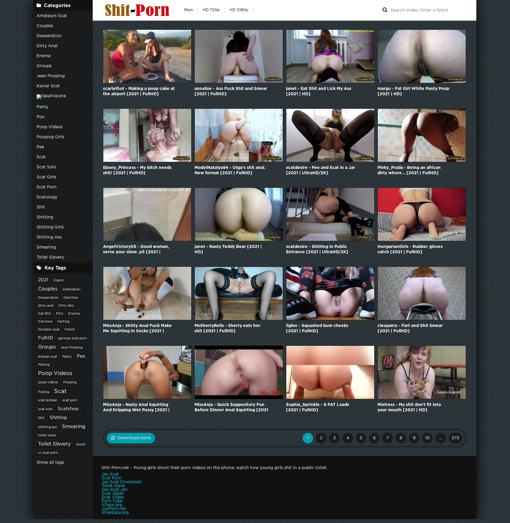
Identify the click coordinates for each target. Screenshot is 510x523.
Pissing (44, 364)
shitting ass (47, 427)
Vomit (81, 444)
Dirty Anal (47, 46)
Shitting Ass (49, 237)
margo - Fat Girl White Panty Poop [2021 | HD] (413, 91)
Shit (41, 207)
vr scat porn (48, 452)
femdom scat (49, 329)
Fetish (70, 329)
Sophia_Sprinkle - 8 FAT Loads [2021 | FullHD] (317, 407)
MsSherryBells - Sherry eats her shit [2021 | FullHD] (227, 328)
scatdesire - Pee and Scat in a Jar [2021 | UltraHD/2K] (320, 170)
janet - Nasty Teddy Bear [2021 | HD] (228, 249)
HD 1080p (239, 10)
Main (188, 10)
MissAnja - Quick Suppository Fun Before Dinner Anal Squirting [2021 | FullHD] (231, 408)
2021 (43, 280)
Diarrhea (70, 297)
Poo (41, 117)
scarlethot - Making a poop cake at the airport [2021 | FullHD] (139, 91)
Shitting (45, 217)
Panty (42, 107)
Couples (45, 26)
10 (427, 438)
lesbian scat (47, 356)
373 (455, 438)
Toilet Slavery (50, 257)
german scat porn (72, 338)
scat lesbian (47, 400)
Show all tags (50, 462)
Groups (44, 66)
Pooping (69, 382)
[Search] (385, 10)
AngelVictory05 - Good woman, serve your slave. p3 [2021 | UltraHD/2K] (136, 250)
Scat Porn (47, 187)
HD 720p (211, 10)
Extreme (45, 321)
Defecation (72, 289)
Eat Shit (44, 313)
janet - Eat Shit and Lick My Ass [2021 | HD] (318, 91)
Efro (59, 313)
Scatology (47, 197)
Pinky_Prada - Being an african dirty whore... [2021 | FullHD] (409, 170)
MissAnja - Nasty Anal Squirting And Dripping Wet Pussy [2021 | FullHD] (136, 408)
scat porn (70, 400)
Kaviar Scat (48, 86)
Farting (63, 321)
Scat (41, 157)
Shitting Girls (50, 227)
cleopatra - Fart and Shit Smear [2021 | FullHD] (410, 328)
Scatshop (68, 409)
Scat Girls (46, 177)
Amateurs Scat (52, 16)
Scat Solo (46, 167)
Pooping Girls (50, 137)
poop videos (48, 382)
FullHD (45, 338)
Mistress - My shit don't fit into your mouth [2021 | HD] (409, 407)
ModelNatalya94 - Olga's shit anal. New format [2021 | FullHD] (229, 170)
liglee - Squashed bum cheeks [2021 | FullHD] (317, 328)
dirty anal (45, 305)
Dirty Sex (66, 305)
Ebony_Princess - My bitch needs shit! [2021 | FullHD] (137, 170)
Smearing (46, 247)
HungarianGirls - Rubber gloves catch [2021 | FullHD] (410, 249)
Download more (134, 438)
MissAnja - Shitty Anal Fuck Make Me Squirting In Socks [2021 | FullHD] (137, 329)
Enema (43, 56)
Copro (58, 280)
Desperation (49, 36)
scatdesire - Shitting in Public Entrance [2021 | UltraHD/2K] (317, 249)
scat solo (45, 409)
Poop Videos (50, 127)
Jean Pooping (51, 76)
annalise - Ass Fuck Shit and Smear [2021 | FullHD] (230, 91)
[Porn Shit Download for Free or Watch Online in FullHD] (138, 10)
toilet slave (47, 435)
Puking (43, 392)
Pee (40, 147)
